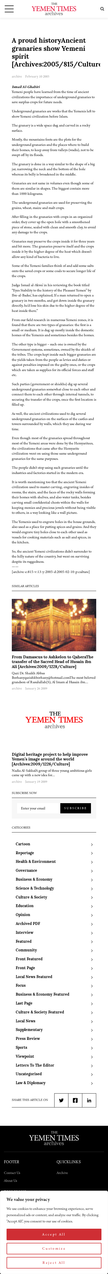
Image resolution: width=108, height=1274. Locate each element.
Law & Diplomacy (31, 1083)
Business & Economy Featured (42, 995)
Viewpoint (25, 1057)
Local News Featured (34, 977)
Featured (23, 942)
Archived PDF (28, 924)
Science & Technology (35, 889)
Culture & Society (31, 898)
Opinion (23, 915)
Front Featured (29, 959)
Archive (62, 1172)
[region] (54, 1232)
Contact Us (12, 1172)
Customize (54, 1248)
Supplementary (29, 1030)
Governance (26, 871)
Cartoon (23, 844)
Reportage (25, 853)
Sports (21, 1048)
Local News (25, 1021)
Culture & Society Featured (40, 1012)
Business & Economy (34, 880)
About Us (10, 1180)
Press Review (28, 1039)
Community (26, 950)
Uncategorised (29, 1074)
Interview (24, 933)
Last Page (24, 1004)
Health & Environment (36, 862)
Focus (21, 986)
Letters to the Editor (35, 1066)
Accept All (54, 1234)
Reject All (54, 1262)
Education (25, 906)
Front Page (25, 968)
